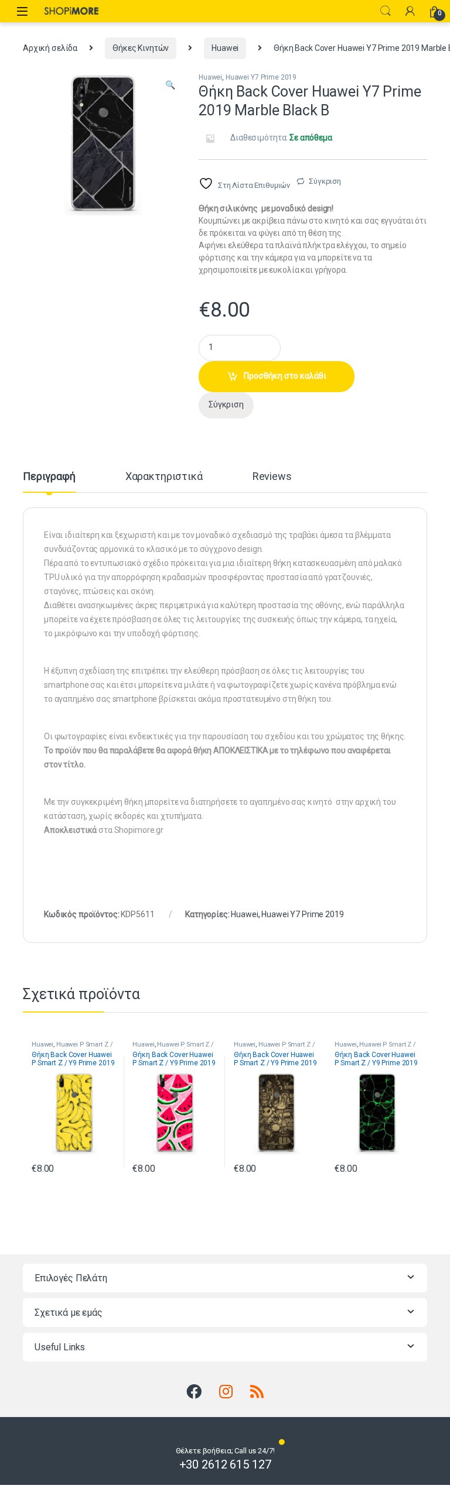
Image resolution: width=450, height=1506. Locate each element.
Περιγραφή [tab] (49, 476)
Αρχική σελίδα (50, 48)
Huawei (225, 48)
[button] (170, 85)
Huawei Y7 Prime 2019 (261, 77)
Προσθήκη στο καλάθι (285, 375)
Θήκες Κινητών (140, 48)
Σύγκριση (325, 181)
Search (385, 11)
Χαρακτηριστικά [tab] (164, 476)
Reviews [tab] (272, 476)
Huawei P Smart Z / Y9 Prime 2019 (72, 1048)
